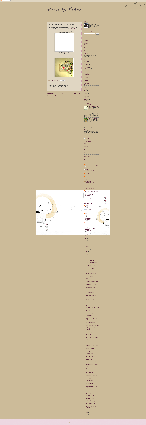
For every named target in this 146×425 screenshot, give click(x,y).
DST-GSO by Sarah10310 (64, 57)
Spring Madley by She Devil (90, 315)
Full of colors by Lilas (89, 359)
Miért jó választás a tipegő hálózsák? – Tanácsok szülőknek (90, 211)
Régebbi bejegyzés (78, 93)
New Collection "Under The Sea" (89, 170)
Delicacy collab (88, 310)
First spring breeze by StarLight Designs (92, 375)
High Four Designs (88, 181)
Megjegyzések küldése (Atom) (55, 95)
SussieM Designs (86, 99)
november (87, 244)
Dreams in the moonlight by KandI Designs (92, 282)
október (87, 246)
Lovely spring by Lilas (89, 290)
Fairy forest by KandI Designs (93, 118)
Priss (84, 152)
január (87, 412)
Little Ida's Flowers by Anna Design (91, 404)
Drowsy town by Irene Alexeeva (90, 287)
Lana (84, 149)
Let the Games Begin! (88, 195)
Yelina (85, 159)
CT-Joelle (85, 71)
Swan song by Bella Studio (90, 292)
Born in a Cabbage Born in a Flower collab (92, 307)
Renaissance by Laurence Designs (91, 279)
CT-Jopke (85, 73)
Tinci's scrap (87, 213)
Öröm (85, 112)
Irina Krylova (86, 146)
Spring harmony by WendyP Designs (91, 400)
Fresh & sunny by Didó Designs (90, 259)
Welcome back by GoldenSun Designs (91, 377)
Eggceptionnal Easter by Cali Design (91, 268)
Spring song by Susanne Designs (91, 327)
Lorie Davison (86, 94)
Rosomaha (85, 153)
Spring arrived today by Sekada (90, 339)
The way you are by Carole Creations (91, 401)
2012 (86, 240)
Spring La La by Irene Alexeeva (90, 353)
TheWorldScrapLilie (87, 156)
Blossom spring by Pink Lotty (90, 343)
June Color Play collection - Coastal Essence (91, 191)
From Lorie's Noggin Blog (89, 194)
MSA (84, 46)
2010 (86, 414)
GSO (53, 82)
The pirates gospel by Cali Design (91, 383)
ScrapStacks (86, 40)
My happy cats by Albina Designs (91, 260)
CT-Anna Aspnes (86, 64)
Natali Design (86, 96)
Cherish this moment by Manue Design (92, 281)
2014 (86, 236)
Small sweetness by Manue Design (91, 361)
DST (84, 41)
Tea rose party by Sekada (90, 270)
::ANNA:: (86, 185)
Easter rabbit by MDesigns (90, 299)
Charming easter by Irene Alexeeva (91, 320)
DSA (84, 44)
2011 (86, 241)
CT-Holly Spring (86, 70)
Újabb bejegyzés (50, 93)
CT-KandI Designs (86, 74)
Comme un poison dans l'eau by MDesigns (92, 325)
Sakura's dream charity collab (90, 305)
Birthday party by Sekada (89, 276)
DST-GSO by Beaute (64, 54)
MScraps (85, 47)
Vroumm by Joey (88, 368)
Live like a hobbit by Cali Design (90, 408)
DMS (65, 52)
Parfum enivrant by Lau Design (90, 356)
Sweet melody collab (89, 351)
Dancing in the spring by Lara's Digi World (92, 345)
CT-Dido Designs (86, 67)
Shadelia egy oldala (72, 28)
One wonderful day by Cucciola (90, 342)
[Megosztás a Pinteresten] (64, 80)
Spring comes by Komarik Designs (91, 381)
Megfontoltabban (87, 225)
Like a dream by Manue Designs (91, 265)
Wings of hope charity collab (90, 403)
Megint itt (86, 206)
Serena (85, 155)
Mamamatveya (86, 150)
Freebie (85, 87)
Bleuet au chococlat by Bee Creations (91, 362)
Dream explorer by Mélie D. (90, 395)
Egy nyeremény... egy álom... (90, 398)
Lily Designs (85, 93)
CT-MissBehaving (86, 77)
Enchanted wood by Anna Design (91, 295)
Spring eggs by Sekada (89, 378)
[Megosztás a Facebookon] (63, 80)
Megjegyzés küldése (52, 88)
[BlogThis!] (61, 80)
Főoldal (63, 93)
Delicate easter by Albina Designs (91, 393)
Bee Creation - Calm (88, 219)
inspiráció (85, 90)
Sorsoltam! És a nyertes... (88, 230)
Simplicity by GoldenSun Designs (91, 273)
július (87, 251)
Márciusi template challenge (90, 340)
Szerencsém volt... (88, 334)
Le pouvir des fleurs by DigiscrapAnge (91, 262)
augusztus (87, 249)
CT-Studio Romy (86, 83)
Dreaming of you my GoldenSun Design (92, 337)
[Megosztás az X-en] (62, 80)
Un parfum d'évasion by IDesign (90, 304)
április (87, 256)
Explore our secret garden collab (91, 271)
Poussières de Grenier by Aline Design (91, 332)
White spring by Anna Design (90, 331)
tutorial (85, 100)
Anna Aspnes (86, 61)
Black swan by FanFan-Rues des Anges (92, 316)
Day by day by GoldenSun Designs (91, 278)
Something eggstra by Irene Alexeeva (91, 390)
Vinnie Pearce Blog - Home (89, 198)
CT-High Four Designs (87, 68)
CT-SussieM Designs (87, 84)
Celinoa (85, 143)
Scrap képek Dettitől (88, 218)
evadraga (86, 205)
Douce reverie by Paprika (89, 380)
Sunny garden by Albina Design (90, 312)
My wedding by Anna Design (90, 348)
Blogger (77, 422)
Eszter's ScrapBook (88, 209)
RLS (84, 49)
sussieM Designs (87, 176)
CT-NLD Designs (86, 80)
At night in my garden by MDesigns (91, 366)
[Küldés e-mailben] (60, 80)
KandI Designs (87, 173)
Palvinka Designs (87, 164)
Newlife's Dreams (87, 169)
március (87, 257)
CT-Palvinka (86, 81)
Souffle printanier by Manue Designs (91, 392)
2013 (86, 238)
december (87, 243)
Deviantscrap (86, 43)
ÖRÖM (85, 129)
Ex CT (51, 82)
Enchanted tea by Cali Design (90, 350)
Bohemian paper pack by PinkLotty (91, 284)
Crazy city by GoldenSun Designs (91, 313)
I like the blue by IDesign (89, 372)
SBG (84, 50)
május (87, 254)
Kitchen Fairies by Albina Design (90, 322)
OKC (84, 97)
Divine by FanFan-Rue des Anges (91, 289)
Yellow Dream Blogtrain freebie (93, 106)
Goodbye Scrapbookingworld (89, 182)
